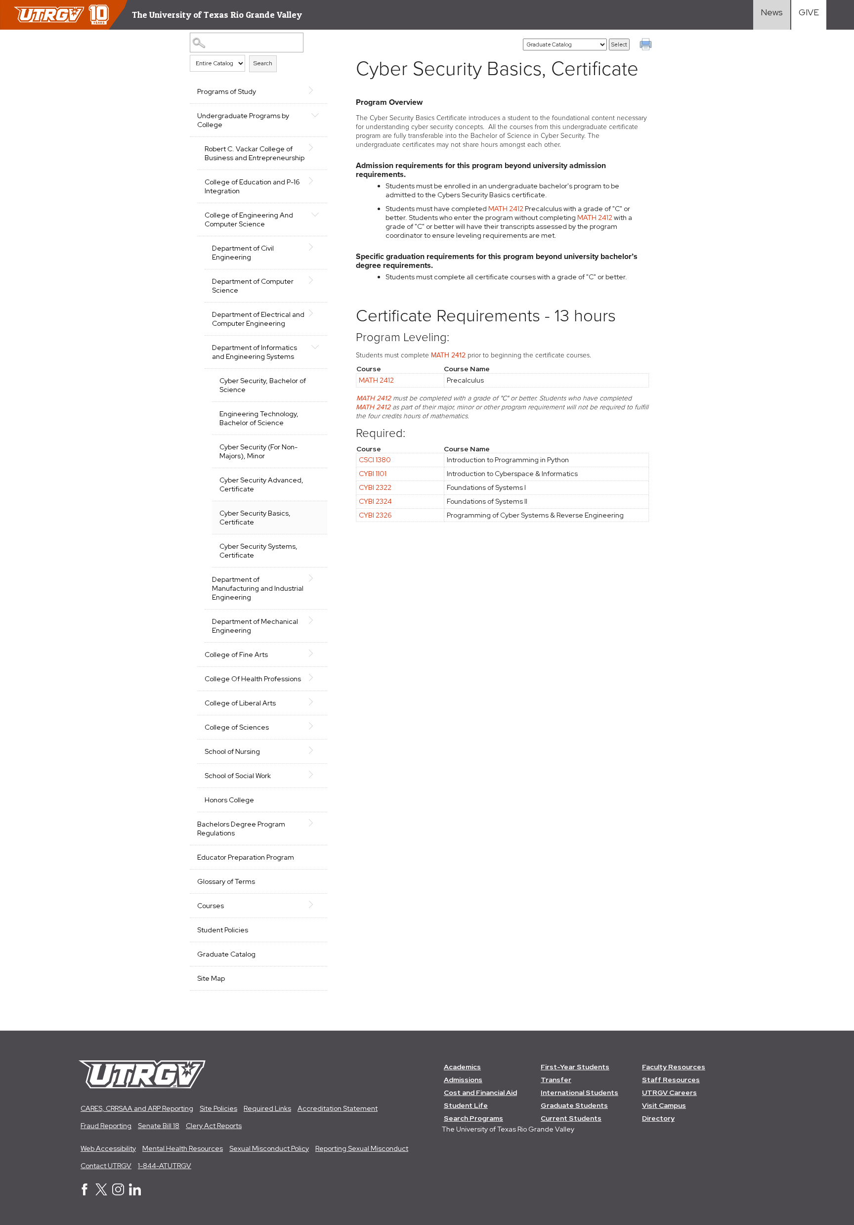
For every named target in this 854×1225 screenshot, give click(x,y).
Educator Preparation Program (245, 857)
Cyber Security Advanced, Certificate (261, 484)
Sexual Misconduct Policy (269, 1148)
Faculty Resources (673, 1066)
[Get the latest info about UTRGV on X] (101, 1192)
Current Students (571, 1118)
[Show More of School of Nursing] (315, 750)
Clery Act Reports (214, 1125)
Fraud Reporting (106, 1125)
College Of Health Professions (253, 678)
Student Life (466, 1105)
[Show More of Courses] (315, 904)
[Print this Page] (647, 45)
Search (263, 63)
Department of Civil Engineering (243, 253)
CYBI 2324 (375, 501)
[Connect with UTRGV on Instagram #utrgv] (118, 1192)
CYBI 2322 (375, 487)
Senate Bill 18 (158, 1125)
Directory (658, 1118)
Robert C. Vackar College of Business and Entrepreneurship (254, 153)
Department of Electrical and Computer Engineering (258, 319)
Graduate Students (574, 1105)
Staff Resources (671, 1079)
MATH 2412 (505, 208)
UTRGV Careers (669, 1092)
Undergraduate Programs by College (243, 120)
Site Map (211, 978)
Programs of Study (226, 91)
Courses (210, 905)
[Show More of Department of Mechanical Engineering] (315, 620)
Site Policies (218, 1108)
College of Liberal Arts (240, 703)
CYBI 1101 (372, 473)
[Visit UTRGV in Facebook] (84, 1192)
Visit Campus (664, 1105)
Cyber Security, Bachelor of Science (262, 385)
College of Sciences (237, 727)
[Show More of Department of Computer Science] (315, 280)
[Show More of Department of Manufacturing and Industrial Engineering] (315, 578)
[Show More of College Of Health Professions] (315, 677)
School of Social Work (238, 775)
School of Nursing (232, 751)
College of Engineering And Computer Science (249, 219)
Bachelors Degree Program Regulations (241, 828)
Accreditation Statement (338, 1108)
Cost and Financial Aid (480, 1092)
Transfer (556, 1079)
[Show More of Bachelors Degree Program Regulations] (315, 823)
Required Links (267, 1108)
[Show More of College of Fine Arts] (315, 653)
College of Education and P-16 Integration (252, 186)
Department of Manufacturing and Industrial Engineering (257, 588)
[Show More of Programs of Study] (315, 90)
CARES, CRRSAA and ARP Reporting (137, 1108)
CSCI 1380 (375, 459)
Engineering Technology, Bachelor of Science (259, 418)
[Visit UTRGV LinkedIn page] (135, 1192)
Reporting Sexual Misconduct (361, 1148)
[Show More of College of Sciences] (315, 726)
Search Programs (473, 1118)
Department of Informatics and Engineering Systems (254, 352)
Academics (462, 1066)
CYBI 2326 (375, 515)
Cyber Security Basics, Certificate (255, 517)
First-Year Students (575, 1066)
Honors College (229, 799)
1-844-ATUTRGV (164, 1165)
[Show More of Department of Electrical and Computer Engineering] (315, 313)
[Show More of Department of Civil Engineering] (315, 247)
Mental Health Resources (182, 1148)
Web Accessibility (108, 1148)
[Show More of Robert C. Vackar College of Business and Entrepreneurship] (315, 147)
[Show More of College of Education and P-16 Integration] (315, 181)
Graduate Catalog (226, 954)
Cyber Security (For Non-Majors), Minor (258, 451)
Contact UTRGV (106, 1165)
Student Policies (222, 929)
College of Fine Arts (236, 654)
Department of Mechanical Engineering (255, 626)
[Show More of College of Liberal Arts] (315, 702)
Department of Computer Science (253, 286)
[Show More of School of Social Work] (315, 774)
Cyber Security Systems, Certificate (258, 551)
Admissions (463, 1079)
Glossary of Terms (226, 881)
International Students (579, 1092)
